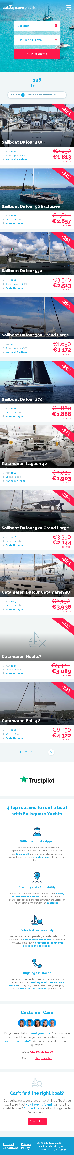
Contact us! (37, 1121)
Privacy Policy (26, 1146)
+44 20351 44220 (41, 1051)
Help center (43, 1058)
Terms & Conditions (10, 1146)
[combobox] (37, 26)
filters (17, 94)
